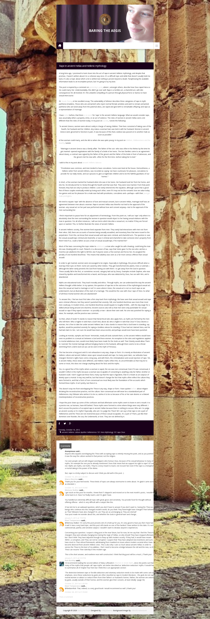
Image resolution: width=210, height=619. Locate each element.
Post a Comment (66, 597)
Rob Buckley (70, 560)
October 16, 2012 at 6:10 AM (76, 487)
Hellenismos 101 (94, 432)
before (133, 388)
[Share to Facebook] (59, 423)
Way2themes (107, 610)
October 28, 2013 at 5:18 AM (76, 592)
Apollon (84, 432)
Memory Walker (72, 490)
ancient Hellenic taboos (92, 162)
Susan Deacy (67, 101)
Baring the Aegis (105, 30)
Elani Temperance (73, 520)
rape (119, 432)
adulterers (101, 246)
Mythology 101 (111, 432)
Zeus (123, 432)
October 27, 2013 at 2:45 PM (76, 583)
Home (59, 45)
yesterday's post (95, 87)
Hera (103, 432)
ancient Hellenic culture (71, 432)
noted (66, 115)
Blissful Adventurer (139, 610)
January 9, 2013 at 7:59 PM (75, 518)
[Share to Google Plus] (70, 423)
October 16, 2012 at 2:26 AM (76, 477)
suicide (105, 121)
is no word (88, 115)
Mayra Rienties (71, 479)
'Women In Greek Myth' (124, 563)
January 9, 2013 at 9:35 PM (75, 558)
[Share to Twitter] (65, 423)
